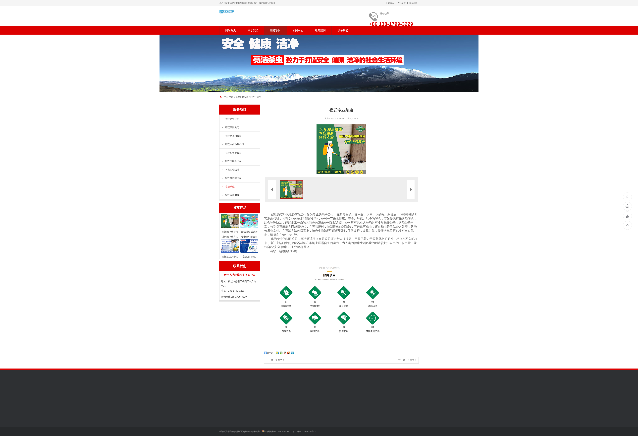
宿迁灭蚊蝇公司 (233, 152)
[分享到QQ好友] (285, 353)
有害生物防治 (232, 169)
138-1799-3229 (627, 196)
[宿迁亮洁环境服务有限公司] (236, 12)
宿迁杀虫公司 (232, 119)
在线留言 (402, 3)
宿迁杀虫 (257, 97)
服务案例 (320, 30)
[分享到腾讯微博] (292, 353)
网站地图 (413, 3)
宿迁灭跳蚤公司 (233, 161)
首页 (238, 97)
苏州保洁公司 (240, 392)
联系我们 (342, 30)
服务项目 (275, 30)
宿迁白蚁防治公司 (234, 144)
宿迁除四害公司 (233, 178)
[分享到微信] (281, 353)
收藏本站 (390, 3)
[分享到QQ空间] (277, 353)
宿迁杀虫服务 (232, 195)
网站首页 (230, 30)
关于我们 (253, 30)
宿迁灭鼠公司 (232, 127)
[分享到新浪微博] (288, 353)
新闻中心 (298, 30)
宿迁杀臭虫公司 (233, 135)
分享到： (271, 353)
